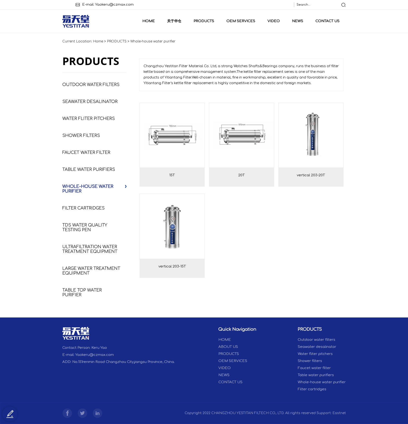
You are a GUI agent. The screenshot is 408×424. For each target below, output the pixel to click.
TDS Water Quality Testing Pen (84, 227)
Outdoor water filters (90, 84)
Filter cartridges (83, 208)
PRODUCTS (204, 21)
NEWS (297, 21)
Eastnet (339, 413)
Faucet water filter (86, 152)
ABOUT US (228, 347)
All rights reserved (300, 413)
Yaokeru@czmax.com (114, 5)
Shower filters (81, 135)
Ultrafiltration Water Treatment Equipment (89, 249)
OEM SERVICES (240, 21)
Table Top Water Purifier (82, 292)
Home (148, 21)
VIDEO (274, 21)
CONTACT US (327, 21)
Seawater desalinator (90, 101)
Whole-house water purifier (152, 41)
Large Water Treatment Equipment (91, 271)
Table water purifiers (88, 169)
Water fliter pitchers (88, 118)
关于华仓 (174, 21)
